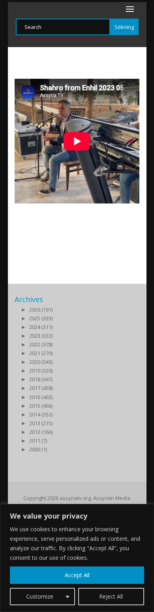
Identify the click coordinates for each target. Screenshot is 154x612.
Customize (39, 596)
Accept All (77, 575)
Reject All (111, 596)
